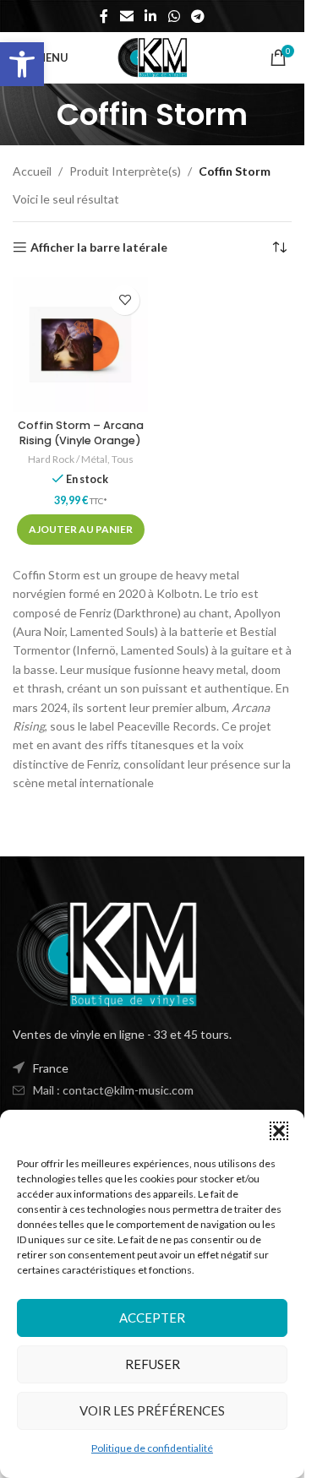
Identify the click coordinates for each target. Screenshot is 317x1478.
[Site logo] (152, 56)
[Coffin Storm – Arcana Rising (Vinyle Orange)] (80, 344)
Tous (123, 459)
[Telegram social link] (197, 16)
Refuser (152, 1364)
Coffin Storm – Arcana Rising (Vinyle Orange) (81, 433)
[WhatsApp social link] (173, 16)
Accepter (152, 1317)
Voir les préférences (152, 1410)
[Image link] (106, 952)
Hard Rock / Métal (67, 459)
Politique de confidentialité (152, 1448)
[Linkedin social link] (150, 16)
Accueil (32, 171)
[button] (22, 64)
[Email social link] (126, 16)
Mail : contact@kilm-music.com (113, 1090)
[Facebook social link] (104, 16)
